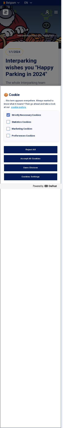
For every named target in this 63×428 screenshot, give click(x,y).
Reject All (31, 149)
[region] (30, 257)
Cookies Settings (31, 176)
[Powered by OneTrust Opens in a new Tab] (46, 187)
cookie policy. (18, 107)
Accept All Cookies (30, 158)
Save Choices (30, 167)
